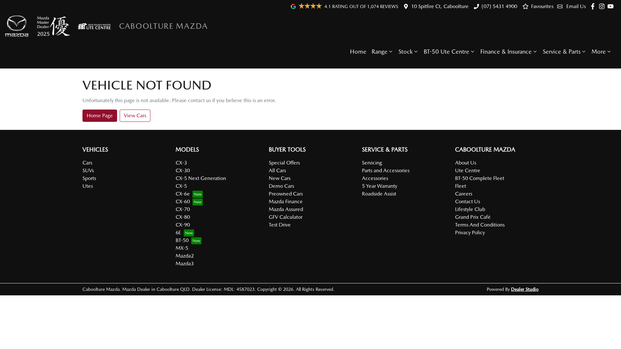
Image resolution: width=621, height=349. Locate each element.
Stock (405, 51)
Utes (87, 186)
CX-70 (183, 209)
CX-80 (183, 217)
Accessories (375, 178)
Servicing (372, 163)
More (599, 51)
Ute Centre (467, 170)
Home (358, 51)
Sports (89, 178)
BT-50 (182, 240)
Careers (463, 194)
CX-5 (181, 186)
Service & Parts (562, 51)
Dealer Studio (525, 289)
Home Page (100, 115)
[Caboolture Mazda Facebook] (594, 6)
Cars (87, 163)
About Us (465, 163)
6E (178, 232)
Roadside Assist (379, 194)
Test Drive (280, 225)
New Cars (279, 178)
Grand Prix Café (473, 217)
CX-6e (183, 194)
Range (379, 51)
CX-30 (183, 170)
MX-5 (182, 248)
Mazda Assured (286, 209)
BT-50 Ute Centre (446, 51)
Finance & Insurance (506, 51)
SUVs (88, 170)
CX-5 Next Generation (201, 178)
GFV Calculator (285, 217)
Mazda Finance (286, 201)
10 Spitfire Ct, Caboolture (440, 6)
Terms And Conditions (480, 225)
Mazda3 (185, 263)
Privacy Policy (470, 232)
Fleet (460, 186)
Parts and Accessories (385, 170)
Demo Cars (281, 186)
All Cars (277, 170)
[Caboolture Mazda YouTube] (611, 6)
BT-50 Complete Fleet (479, 178)
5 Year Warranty (379, 186)
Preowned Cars (286, 194)
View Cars (135, 115)
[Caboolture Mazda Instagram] (603, 6)
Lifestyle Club (470, 209)
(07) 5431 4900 (499, 6)
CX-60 (183, 201)
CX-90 (183, 225)
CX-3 (181, 163)
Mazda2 (185, 256)
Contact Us (467, 201)
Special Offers (284, 163)
